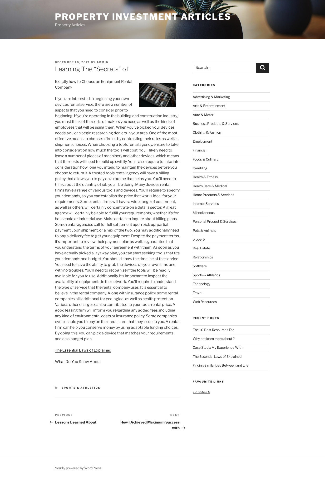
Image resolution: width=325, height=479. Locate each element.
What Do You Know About (78, 361)
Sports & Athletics (81, 387)
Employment (202, 141)
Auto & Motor (203, 115)
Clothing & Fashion (207, 132)
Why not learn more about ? (214, 339)
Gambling (200, 168)
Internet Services (206, 204)
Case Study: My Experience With (217, 347)
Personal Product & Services (214, 221)
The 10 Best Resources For (213, 330)
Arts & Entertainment (209, 106)
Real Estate (201, 248)
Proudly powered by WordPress (77, 468)
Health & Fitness (205, 177)
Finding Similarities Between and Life (220, 365)
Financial (199, 150)
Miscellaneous (204, 213)
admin (102, 62)
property (199, 239)
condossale (201, 391)
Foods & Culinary (205, 159)
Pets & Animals (204, 230)
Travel (197, 293)
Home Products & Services (213, 195)
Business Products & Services (216, 123)
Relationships (203, 257)
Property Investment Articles (143, 16)
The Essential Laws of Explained (83, 350)
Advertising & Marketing (211, 97)
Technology (201, 284)
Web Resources (205, 302)
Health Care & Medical (210, 186)
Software (200, 266)
